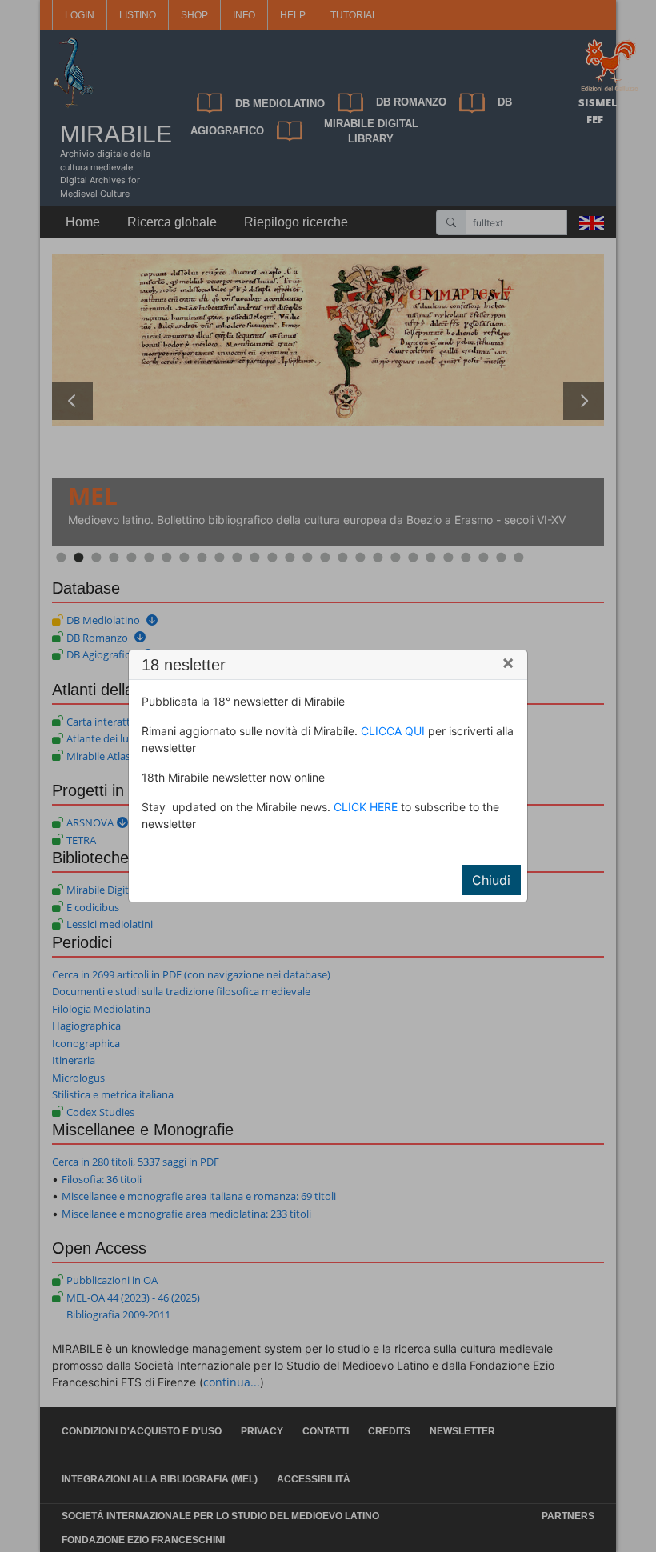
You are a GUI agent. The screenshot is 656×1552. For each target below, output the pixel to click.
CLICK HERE (366, 807)
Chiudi (491, 880)
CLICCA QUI (393, 731)
